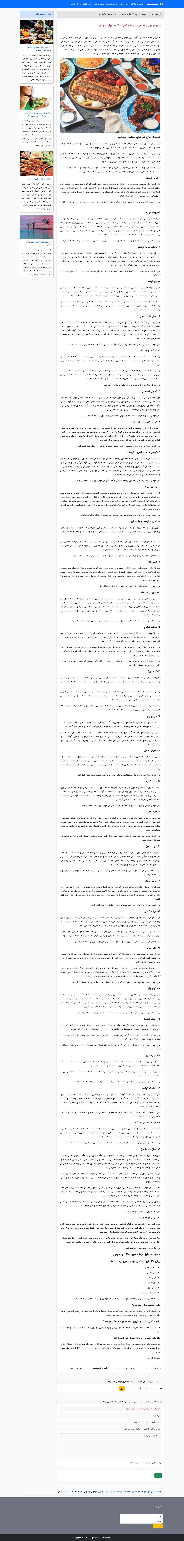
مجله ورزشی (99, 4)
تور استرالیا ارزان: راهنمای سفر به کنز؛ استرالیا (38, 243)
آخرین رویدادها (112, 4)
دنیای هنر (124, 4)
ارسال (158, 1475)
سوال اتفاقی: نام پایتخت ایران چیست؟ (146, 1462)
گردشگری (74, 4)
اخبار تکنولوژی (86, 4)
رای (121, 1388)
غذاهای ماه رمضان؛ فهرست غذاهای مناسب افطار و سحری (39, 48)
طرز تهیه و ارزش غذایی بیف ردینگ (39, 179)
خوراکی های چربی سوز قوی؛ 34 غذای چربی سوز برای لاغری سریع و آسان (38, 114)
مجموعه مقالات (136, 4)
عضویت (158, 1525)
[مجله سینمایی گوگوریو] (155, 4)
